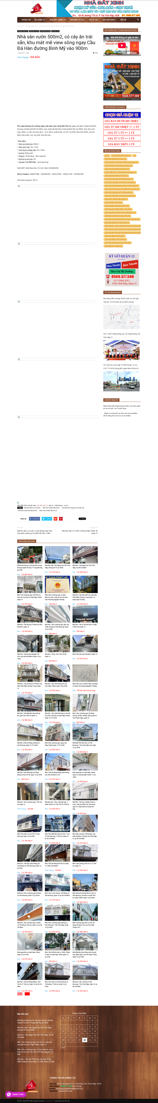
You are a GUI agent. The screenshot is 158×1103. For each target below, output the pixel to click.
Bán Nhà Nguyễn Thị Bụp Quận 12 (117, 222)
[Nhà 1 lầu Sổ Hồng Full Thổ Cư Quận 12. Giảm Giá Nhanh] (57, 853)
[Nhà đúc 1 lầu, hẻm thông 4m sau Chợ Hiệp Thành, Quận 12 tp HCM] (57, 673)
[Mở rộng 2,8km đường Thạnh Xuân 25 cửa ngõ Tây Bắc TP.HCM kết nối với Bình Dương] (121, 317)
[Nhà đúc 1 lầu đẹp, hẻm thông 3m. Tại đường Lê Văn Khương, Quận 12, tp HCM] (29, 853)
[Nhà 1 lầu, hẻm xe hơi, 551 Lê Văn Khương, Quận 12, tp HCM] (29, 823)
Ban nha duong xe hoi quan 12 (115, 159)
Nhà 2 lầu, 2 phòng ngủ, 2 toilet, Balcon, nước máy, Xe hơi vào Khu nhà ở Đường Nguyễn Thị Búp (56, 597)
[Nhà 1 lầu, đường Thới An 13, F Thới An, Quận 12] (85, 853)
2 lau (107, 155)
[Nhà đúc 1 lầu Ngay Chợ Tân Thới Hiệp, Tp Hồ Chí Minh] (85, 554)
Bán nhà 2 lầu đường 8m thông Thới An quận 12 (121, 185)
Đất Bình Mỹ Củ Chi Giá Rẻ (32, 508)
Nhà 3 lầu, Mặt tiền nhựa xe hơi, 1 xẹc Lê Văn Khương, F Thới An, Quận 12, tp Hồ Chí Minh (57, 836)
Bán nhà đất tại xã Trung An (114, 236)
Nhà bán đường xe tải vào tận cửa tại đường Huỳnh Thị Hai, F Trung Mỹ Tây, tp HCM (29, 568)
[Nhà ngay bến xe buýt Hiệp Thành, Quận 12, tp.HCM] (29, 941)
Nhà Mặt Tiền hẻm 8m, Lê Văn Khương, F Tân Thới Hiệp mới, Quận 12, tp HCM (84, 745)
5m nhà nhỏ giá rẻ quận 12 (121, 155)
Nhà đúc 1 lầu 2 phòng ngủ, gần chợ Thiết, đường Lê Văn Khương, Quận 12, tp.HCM (57, 627)
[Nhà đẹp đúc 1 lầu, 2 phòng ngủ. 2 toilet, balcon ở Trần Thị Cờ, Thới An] (57, 791)
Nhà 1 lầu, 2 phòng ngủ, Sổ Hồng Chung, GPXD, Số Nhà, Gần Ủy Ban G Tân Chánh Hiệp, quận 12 (85, 715)
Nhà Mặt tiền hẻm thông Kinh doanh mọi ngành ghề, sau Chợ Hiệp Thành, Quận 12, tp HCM (85, 954)
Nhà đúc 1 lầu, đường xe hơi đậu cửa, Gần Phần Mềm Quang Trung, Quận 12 (29, 686)
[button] (138, 20)
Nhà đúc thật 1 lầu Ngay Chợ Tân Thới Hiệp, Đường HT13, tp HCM (34, 1029)
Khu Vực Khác (109, 20)
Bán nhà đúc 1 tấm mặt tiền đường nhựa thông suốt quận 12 (125, 226)
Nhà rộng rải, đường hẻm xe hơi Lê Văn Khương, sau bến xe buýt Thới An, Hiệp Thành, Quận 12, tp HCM (84, 895)
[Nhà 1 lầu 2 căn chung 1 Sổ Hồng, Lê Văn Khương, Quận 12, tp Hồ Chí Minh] (57, 882)
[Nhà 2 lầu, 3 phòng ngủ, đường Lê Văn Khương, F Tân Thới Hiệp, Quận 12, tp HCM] (57, 912)
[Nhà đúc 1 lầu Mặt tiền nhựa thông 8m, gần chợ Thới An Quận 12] (29, 702)
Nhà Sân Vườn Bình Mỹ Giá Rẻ (27, 510)
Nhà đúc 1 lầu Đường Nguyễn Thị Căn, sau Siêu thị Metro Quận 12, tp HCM (29, 656)
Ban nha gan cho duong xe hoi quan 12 (118, 165)
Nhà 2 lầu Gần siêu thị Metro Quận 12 (85, 654)
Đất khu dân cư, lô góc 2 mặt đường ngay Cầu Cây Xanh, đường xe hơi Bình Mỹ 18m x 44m (34, 532)
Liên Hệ (123, 20)
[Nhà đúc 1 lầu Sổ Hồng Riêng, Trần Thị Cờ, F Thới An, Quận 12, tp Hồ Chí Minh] (29, 971)
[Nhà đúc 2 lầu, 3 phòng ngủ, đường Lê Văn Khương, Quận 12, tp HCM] (29, 882)
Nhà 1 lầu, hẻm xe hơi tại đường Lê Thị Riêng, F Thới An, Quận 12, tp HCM (56, 984)
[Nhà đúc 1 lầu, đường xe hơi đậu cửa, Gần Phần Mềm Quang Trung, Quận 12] (29, 673)
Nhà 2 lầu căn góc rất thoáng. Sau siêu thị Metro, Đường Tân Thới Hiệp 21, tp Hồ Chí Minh (85, 836)
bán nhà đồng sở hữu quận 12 (115, 239)
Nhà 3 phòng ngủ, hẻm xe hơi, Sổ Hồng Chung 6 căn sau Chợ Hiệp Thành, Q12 (83, 925)
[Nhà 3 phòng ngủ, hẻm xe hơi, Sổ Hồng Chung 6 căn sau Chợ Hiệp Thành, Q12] (85, 912)
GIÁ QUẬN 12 (39, 20)
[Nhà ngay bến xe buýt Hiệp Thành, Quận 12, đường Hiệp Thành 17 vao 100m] (85, 762)
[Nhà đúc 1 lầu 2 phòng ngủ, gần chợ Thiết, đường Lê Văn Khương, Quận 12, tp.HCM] (57, 614)
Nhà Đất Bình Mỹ (45, 31)
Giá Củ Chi (93, 20)
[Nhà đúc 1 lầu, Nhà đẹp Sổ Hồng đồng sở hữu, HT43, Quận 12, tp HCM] (29, 762)
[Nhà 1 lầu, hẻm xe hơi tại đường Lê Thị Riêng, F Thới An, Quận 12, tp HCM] (57, 971)
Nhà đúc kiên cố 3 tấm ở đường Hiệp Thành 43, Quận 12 (80, 532)
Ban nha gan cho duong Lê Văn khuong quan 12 (121, 162)
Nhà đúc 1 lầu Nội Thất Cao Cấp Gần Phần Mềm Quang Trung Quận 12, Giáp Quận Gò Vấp (85, 597)
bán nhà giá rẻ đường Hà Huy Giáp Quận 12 (120, 212)
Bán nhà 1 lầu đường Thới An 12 (116, 175)
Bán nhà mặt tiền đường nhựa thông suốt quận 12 (122, 219)
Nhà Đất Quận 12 (57, 20)
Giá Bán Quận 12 (23, 31)
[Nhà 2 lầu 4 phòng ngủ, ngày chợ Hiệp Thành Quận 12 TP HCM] (57, 732)
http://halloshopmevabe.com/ (122, 406)
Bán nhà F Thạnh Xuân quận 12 (116, 199)
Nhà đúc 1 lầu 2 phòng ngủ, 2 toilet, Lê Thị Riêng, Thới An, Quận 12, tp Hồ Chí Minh (29, 925)
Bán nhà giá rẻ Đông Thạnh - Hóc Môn (118, 209)
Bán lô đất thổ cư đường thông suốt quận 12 (120, 172)
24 (63, 1040)
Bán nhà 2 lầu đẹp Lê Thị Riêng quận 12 (118, 192)
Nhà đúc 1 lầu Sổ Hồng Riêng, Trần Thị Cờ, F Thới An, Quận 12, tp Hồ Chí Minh (29, 984)
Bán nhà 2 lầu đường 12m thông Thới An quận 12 (122, 189)
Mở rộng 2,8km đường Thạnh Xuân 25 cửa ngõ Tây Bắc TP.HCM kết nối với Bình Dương (120, 300)
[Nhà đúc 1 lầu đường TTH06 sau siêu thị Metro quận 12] (29, 614)
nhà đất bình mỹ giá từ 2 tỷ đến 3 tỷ (73, 508)
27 (79, 1040)
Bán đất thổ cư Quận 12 (113, 246)
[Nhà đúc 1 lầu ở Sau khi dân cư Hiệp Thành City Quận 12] (85, 614)
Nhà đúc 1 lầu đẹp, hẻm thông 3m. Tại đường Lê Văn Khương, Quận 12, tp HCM (29, 866)
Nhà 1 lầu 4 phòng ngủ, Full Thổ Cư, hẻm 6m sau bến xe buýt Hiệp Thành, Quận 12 (29, 597)
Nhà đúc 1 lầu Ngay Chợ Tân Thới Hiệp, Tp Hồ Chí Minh (35, 1036)
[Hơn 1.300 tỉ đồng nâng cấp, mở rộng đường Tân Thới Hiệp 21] (121, 350)
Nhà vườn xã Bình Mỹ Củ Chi (48, 510)
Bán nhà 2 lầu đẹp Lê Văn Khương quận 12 (120, 195)
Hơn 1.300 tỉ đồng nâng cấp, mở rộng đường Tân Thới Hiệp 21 (121, 335)
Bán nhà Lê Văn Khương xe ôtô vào (117, 216)
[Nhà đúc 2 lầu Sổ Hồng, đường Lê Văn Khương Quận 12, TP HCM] (29, 732)
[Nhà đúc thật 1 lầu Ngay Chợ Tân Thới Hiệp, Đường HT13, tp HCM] (57, 554)
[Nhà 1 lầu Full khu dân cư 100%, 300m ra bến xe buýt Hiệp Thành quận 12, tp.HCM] (57, 941)
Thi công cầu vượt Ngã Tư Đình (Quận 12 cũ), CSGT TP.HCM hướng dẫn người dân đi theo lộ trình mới (120, 367)
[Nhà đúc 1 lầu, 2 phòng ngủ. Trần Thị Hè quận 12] (29, 791)
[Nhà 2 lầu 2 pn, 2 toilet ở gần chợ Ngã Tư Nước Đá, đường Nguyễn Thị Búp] (85, 673)
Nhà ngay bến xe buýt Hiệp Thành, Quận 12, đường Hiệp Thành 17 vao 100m (84, 775)
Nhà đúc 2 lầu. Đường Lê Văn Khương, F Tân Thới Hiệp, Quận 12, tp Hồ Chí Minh (85, 984)
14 (85, 1031)
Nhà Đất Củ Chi (77, 20)
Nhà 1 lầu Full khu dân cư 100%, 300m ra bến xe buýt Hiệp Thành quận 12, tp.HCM (57, 954)
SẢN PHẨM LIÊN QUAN (27, 541)
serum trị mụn (120, 416)
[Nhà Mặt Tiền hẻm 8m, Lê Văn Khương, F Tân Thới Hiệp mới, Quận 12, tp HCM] (85, 732)
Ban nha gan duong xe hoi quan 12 (117, 169)
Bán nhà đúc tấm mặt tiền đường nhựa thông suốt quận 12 (125, 232)
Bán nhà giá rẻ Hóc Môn (113, 202)
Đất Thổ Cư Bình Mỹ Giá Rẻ (51, 508)
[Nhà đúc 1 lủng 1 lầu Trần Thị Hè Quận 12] (57, 643)
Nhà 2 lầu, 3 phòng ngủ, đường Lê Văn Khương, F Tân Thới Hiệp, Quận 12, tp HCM (56, 925)
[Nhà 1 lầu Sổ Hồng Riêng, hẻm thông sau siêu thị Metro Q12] (57, 762)
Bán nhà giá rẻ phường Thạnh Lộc (117, 206)
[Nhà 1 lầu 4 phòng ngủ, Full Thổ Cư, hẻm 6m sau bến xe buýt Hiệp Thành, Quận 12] (29, 584)
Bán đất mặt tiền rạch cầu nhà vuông (117, 242)
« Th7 (62, 1047)
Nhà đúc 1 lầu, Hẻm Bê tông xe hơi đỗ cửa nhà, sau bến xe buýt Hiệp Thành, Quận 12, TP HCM (57, 715)
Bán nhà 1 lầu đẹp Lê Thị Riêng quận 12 (118, 179)
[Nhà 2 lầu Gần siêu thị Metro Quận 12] (85, 643)
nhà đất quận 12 (42, 505)
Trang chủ (26, 20)
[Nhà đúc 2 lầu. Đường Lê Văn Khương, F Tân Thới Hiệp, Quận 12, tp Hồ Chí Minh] (85, 971)
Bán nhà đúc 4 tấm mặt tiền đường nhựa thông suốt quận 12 (125, 229)
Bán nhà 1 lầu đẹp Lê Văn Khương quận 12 (120, 182)
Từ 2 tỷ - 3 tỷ (55, 31)
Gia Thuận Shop (120, 408)
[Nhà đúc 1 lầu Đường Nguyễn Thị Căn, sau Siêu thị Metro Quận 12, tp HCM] (29, 643)
